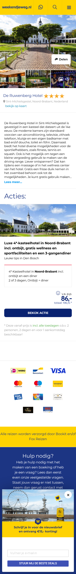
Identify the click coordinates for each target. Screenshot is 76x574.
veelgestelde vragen (46, 478)
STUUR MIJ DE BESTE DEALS (38, 563)
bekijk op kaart (16, 106)
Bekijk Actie (38, 313)
